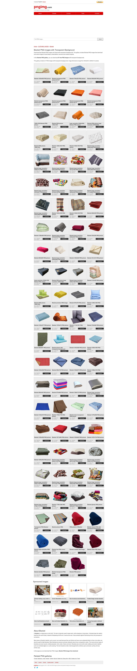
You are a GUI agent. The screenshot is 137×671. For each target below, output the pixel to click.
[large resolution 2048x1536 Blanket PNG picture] (42, 272)
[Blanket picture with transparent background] (60, 339)
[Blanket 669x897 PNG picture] (42, 339)
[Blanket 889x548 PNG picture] (95, 204)
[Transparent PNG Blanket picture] (42, 518)
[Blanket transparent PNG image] (60, 563)
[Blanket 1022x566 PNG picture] (42, 362)
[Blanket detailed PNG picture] (42, 563)
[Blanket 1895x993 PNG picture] (42, 451)
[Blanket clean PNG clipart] (95, 541)
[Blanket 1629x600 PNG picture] (42, 70)
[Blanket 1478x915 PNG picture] (60, 317)
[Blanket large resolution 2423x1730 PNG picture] (42, 474)
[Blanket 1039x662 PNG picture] (78, 429)
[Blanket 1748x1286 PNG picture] (60, 496)
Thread (35, 658)
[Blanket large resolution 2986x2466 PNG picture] (95, 137)
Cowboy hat (74, 658)
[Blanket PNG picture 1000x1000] (42, 294)
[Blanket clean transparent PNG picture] (78, 407)
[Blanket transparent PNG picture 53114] (78, 93)
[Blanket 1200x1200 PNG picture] (95, 294)
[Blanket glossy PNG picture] (95, 496)
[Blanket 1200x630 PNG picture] (78, 249)
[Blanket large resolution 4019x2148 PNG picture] (60, 182)
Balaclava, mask (41, 658)
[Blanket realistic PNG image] (78, 541)
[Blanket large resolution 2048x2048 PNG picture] (60, 227)
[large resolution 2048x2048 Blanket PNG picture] (78, 115)
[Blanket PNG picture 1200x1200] (60, 115)
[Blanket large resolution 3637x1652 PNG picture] (78, 451)
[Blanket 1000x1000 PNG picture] (95, 339)
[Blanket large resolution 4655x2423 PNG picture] (78, 182)
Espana (44, 1)
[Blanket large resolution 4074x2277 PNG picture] (42, 182)
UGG (69, 658)
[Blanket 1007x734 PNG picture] (95, 429)
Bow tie (55, 658)
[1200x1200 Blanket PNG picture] (42, 115)
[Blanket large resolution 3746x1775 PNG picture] (42, 496)
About (39, 13)
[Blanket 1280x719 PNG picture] (78, 384)
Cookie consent (50, 662)
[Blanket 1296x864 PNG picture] (42, 227)
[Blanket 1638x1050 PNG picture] (78, 137)
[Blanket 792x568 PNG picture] (95, 317)
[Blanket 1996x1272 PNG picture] (95, 361)
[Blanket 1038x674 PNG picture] (78, 361)
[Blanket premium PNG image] (60, 294)
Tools (82, 13)
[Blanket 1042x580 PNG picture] (78, 339)
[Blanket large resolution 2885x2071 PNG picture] (78, 496)
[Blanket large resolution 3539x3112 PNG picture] (42, 160)
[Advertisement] (68, 26)
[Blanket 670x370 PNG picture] (78, 295)
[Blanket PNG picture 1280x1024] (42, 137)
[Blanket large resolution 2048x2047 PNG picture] (78, 227)
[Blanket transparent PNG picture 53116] (42, 93)
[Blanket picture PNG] (60, 518)
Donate (54, 13)
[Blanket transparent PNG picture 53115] (60, 93)
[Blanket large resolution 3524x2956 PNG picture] (42, 205)
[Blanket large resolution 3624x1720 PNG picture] (60, 451)
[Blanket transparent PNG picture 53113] (95, 93)
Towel (78, 658)
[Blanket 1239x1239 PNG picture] (78, 205)
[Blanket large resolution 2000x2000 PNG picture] (60, 250)
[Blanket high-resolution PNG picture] (42, 541)
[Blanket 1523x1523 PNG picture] (60, 205)
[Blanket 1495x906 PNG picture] (42, 429)
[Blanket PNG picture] (78, 563)
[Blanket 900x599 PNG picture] (95, 70)
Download (47, 82)
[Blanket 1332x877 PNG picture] (42, 317)
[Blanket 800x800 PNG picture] (42, 250)
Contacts (97, 13)
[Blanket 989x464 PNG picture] (42, 384)
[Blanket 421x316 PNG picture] (95, 249)
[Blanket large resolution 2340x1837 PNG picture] (95, 384)
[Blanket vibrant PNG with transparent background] (95, 519)
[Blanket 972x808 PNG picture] (60, 384)
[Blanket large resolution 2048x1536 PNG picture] (78, 272)
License (68, 13)
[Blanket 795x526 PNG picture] (78, 70)
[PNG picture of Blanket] (78, 519)
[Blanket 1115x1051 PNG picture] (78, 317)
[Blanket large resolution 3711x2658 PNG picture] (95, 182)
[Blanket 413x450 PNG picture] (95, 272)
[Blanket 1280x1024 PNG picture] (60, 137)
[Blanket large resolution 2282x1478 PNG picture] (95, 451)
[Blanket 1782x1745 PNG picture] (60, 406)
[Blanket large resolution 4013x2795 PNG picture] (78, 160)
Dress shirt (65, 658)
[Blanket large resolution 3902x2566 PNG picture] (60, 160)
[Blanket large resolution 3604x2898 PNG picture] (95, 160)
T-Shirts (51, 658)
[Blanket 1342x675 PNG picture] (42, 406)
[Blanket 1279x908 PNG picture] (95, 407)
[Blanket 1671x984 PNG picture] (60, 429)
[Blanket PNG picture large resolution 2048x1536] (60, 272)
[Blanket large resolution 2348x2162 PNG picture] (95, 474)
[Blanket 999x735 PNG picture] (60, 362)
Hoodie (47, 658)
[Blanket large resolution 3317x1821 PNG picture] (60, 474)
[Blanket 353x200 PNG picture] (95, 227)
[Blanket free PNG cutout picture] (60, 541)
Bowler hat (60, 658)
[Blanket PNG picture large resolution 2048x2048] (95, 115)
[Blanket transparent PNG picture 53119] (60, 70)
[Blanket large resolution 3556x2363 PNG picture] (78, 474)
